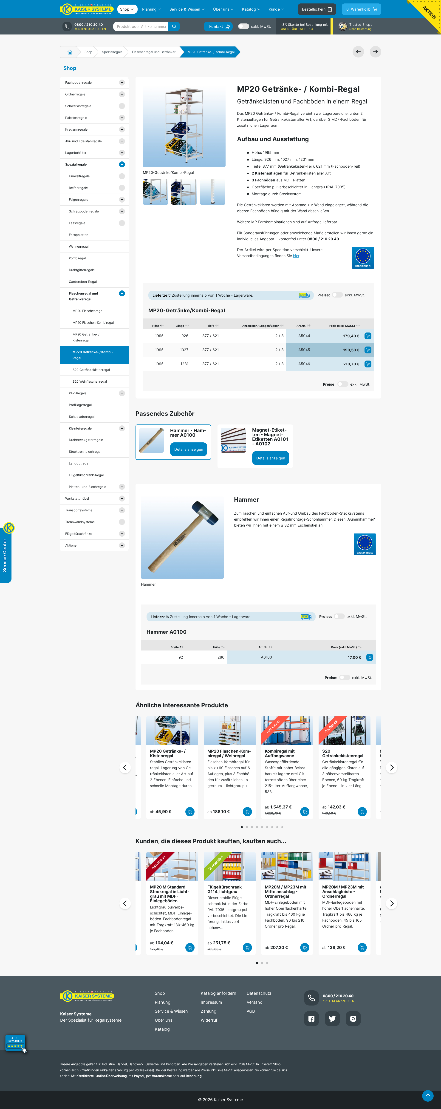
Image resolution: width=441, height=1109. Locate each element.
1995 (159, 335)
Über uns (163, 1020)
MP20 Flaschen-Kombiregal (93, 322)
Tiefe (210, 325)
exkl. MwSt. (261, 26)
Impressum (211, 1002)
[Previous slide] (125, 767)
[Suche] (174, 26)
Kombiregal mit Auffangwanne (280, 753)
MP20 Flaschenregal (88, 311)
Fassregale (77, 223)
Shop (88, 52)
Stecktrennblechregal (85, 451)
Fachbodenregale (78, 82)
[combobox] (146, 26)
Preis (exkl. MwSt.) (342, 325)
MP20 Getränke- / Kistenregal (86, 337)
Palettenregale (76, 118)
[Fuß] (212, 192)
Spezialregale (112, 52)
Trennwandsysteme (80, 522)
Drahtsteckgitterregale (86, 440)
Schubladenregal (81, 416)
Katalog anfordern (218, 993)
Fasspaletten (78, 235)
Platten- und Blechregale (87, 487)
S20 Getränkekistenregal (91, 370)
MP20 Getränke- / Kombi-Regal (93, 355)
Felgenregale (78, 199)
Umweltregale (79, 176)
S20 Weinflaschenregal (90, 381)
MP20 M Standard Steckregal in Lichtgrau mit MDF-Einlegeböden (169, 894)
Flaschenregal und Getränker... (155, 52)
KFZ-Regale (77, 393)
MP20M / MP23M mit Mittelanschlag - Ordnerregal (285, 892)
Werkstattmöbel (77, 498)
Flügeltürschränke (78, 534)
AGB (251, 1011)
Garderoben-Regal (83, 282)
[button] (241, 827)
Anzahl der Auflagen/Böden (260, 325)
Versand (255, 1002)
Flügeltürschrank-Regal (86, 475)
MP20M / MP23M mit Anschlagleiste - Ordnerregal (343, 892)
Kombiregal (77, 258)
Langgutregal (79, 463)
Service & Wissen (171, 1011)
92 (180, 657)
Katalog (162, 1029)
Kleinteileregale (80, 428)
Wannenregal (78, 246)
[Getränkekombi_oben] (184, 192)
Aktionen (71, 545)
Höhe (155, 325)
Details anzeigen (188, 449)
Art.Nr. (301, 325)
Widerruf (209, 1020)
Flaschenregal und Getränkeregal (83, 296)
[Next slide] (391, 767)
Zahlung (208, 1011)
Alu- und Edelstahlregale (83, 141)
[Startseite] (67, 52)
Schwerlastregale (78, 106)
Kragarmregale (76, 129)
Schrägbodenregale (84, 211)
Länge (180, 325)
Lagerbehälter (75, 153)
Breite (175, 647)
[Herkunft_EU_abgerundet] (363, 258)
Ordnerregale (75, 94)
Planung (162, 1002)
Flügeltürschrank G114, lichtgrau (224, 889)
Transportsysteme (78, 510)
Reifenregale (78, 188)
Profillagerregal (80, 405)
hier (296, 255)
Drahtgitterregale (82, 270)
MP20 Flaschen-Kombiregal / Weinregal (229, 753)
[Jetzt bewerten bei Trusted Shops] (16, 1044)
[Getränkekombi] (155, 192)
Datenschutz (259, 993)
